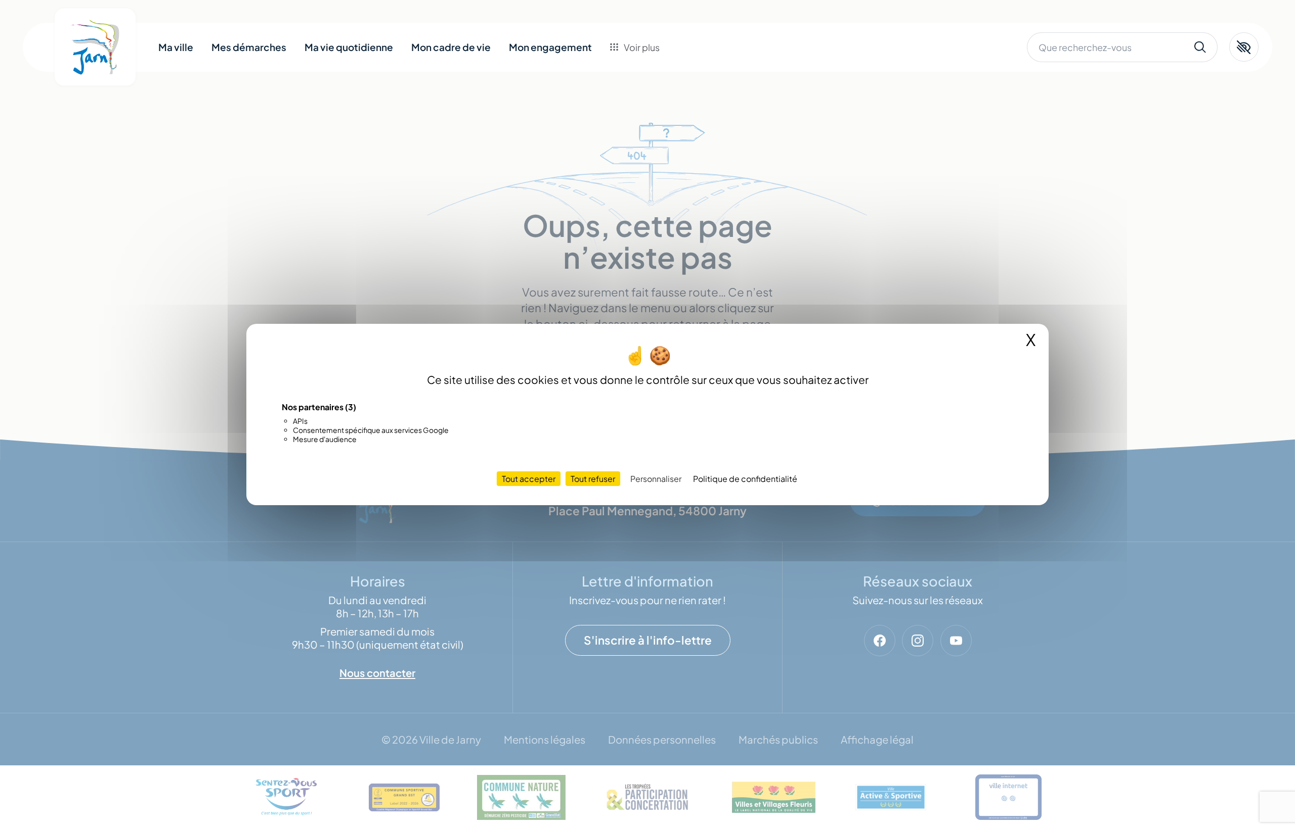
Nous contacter (660, 128)
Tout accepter (528, 478)
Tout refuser (593, 478)
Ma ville (175, 47)
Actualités (648, 106)
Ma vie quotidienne (349, 47)
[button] (1244, 47)
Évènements (653, 83)
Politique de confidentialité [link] (745, 478)
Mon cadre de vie (451, 47)
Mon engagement (550, 47)
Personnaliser (655, 478)
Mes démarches (248, 47)
